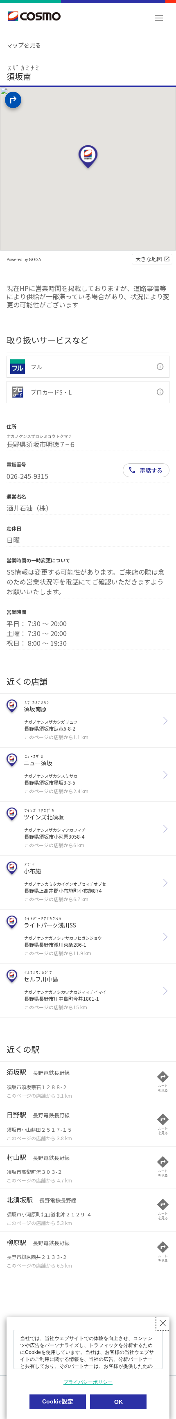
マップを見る (24, 45)
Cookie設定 (57, 1401)
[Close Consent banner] (162, 1323)
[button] (159, 18)
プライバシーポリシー (88, 1382)
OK (118, 1402)
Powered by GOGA (24, 259)
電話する (151, 470)
